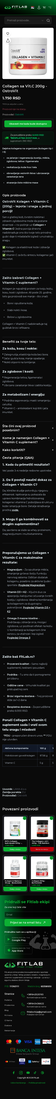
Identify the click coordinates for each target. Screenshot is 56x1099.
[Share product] (8, 40)
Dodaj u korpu (15, 849)
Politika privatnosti (37, 1083)
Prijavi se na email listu (25, 922)
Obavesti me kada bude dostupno (28, 123)
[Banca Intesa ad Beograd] (28, 1051)
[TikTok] (35, 1073)
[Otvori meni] (50, 7)
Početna (8, 1000)
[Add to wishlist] (8, 33)
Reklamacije (9, 1030)
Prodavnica (9, 1005)
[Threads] (42, 1073)
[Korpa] (44, 7)
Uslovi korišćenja (18, 1083)
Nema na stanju (42, 849)
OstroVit (19, 114)
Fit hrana (8, 1015)
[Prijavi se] (39, 7)
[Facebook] (14, 1073)
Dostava (8, 1025)
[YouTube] (28, 1073)
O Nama (8, 1020)
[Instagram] (21, 1073)
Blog (6, 1010)
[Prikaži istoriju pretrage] (42, 20)
